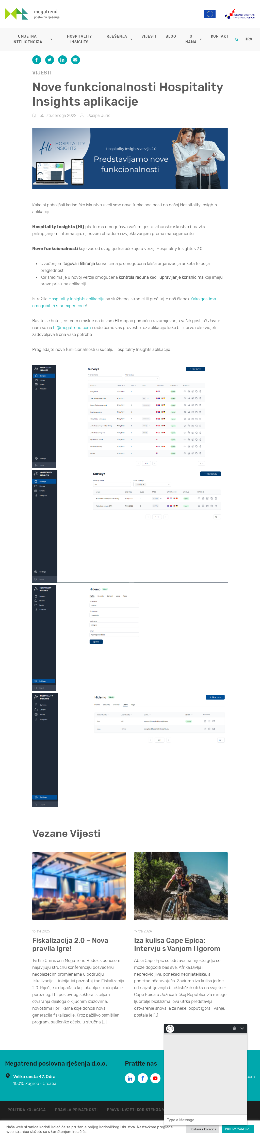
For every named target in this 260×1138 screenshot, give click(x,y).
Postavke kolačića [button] (202, 1129)
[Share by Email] (75, 59)
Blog (171, 36)
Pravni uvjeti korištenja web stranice (149, 1110)
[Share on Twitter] (49, 59)
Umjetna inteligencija (27, 39)
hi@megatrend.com (72, 327)
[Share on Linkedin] (62, 59)
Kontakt (220, 36)
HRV (248, 39)
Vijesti (148, 36)
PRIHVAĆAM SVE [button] (238, 1129)
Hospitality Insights (79, 39)
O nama (191, 39)
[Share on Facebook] (36, 59)
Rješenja (117, 36)
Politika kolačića (27, 1110)
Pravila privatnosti (76, 1110)
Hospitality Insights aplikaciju (76, 298)
